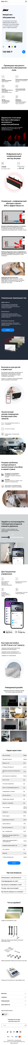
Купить (8, 330)
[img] (23, 51)
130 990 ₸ (7, 52)
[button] (26, 1)
